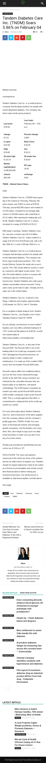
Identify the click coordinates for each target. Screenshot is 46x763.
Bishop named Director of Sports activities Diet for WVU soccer (33, 529)
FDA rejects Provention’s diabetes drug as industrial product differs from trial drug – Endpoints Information (30, 676)
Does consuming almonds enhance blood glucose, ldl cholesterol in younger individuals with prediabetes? (30, 606)
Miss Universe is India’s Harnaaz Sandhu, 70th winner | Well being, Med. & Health (29, 712)
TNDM (15, 496)
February (29, 493)
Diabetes (19, 493)
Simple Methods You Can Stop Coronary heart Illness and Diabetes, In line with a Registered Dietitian (12, 532)
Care (12, 493)
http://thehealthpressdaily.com (23, 567)
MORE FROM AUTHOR (28, 593)
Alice (7, 32)
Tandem (7, 496)
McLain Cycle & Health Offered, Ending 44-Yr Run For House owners (27, 742)
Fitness (17, 718)
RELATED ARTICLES (10, 593)
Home (5, 9)
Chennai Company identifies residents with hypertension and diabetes (30, 661)
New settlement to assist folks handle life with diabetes (29, 633)
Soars (37, 493)
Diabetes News (14, 9)
